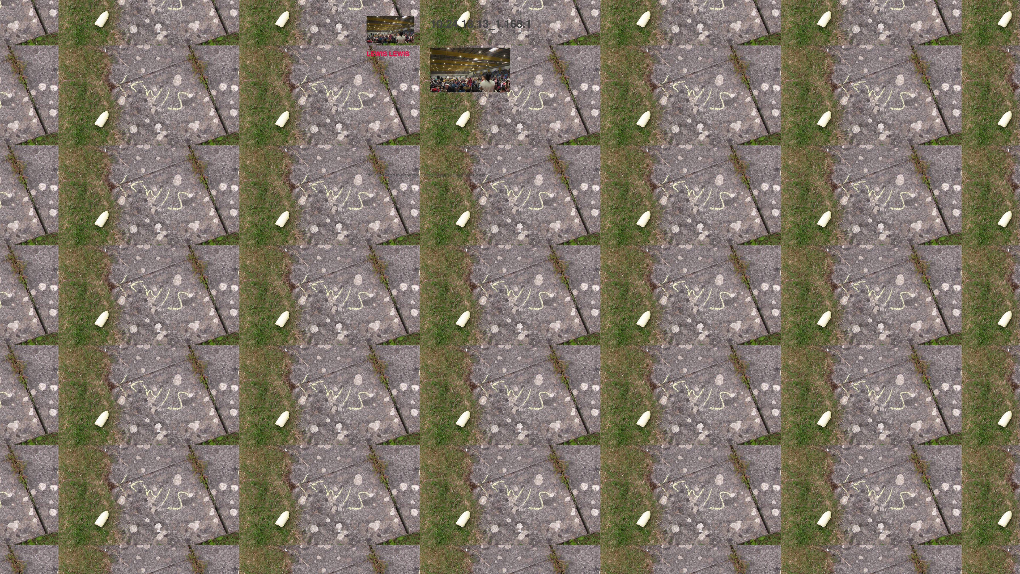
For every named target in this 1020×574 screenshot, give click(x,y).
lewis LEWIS (388, 53)
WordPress (410, 175)
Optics (441, 175)
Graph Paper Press (469, 175)
